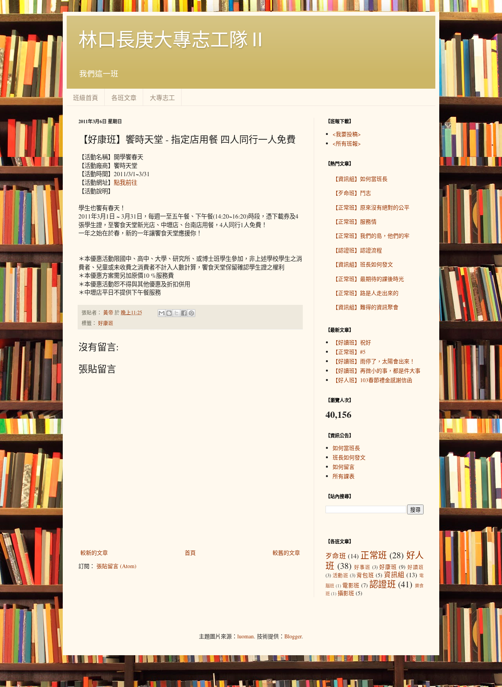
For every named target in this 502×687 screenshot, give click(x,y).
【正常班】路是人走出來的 (365, 293)
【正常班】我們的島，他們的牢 (371, 235)
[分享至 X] (176, 313)
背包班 (365, 575)
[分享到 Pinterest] (191, 313)
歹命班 (336, 555)
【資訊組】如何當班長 (360, 178)
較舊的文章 (286, 552)
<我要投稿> (347, 134)
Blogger (293, 636)
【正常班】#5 (349, 351)
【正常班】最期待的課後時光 (368, 278)
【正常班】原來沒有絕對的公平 (371, 207)
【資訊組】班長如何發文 (363, 264)
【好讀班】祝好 (352, 342)
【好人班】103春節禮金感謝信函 (372, 380)
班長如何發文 (349, 457)
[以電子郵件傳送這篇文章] (162, 313)
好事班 (362, 567)
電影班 (350, 585)
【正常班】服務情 (354, 221)
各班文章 (123, 97)
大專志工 (162, 97)
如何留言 (344, 466)
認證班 (382, 584)
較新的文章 (94, 552)
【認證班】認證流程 (357, 250)
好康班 (105, 323)
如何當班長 (346, 448)
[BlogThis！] (169, 313)
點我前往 (125, 182)
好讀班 (415, 567)
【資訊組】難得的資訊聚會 (365, 307)
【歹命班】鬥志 (352, 193)
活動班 (341, 575)
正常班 (373, 555)
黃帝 (109, 312)
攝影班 (346, 593)
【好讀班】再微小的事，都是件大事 (376, 370)
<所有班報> (347, 143)
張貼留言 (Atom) (116, 566)
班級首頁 (85, 97)
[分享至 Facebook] (184, 313)
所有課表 (344, 476)
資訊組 (394, 574)
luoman (245, 636)
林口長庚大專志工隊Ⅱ (172, 38)
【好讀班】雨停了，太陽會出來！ (374, 361)
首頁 (190, 552)
